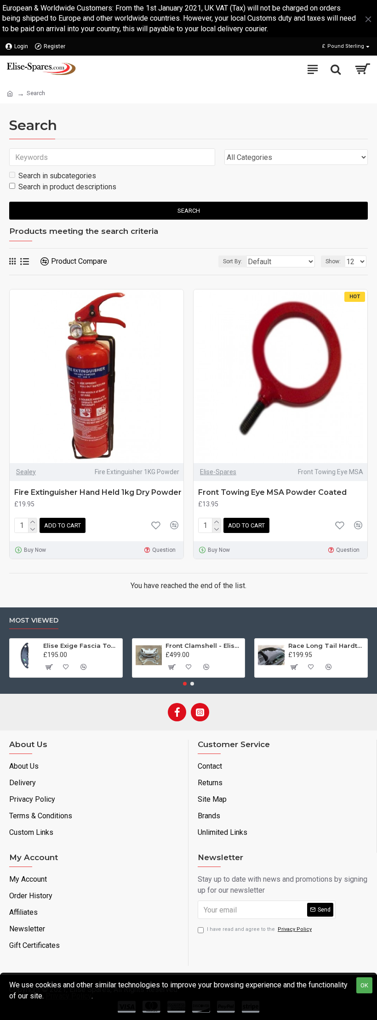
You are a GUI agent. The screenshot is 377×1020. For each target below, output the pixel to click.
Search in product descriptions (67, 186)
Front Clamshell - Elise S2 (203, 645)
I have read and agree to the (259, 929)
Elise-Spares (218, 472)
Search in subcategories (57, 175)
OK (364, 985)
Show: (333, 261)
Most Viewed (33, 620)
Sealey (26, 472)
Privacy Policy (68, 996)
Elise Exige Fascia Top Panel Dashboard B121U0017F (81, 645)
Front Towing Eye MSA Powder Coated (272, 492)
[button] (185, 684)
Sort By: (232, 261)
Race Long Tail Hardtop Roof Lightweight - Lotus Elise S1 (326, 645)
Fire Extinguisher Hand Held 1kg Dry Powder (98, 492)
